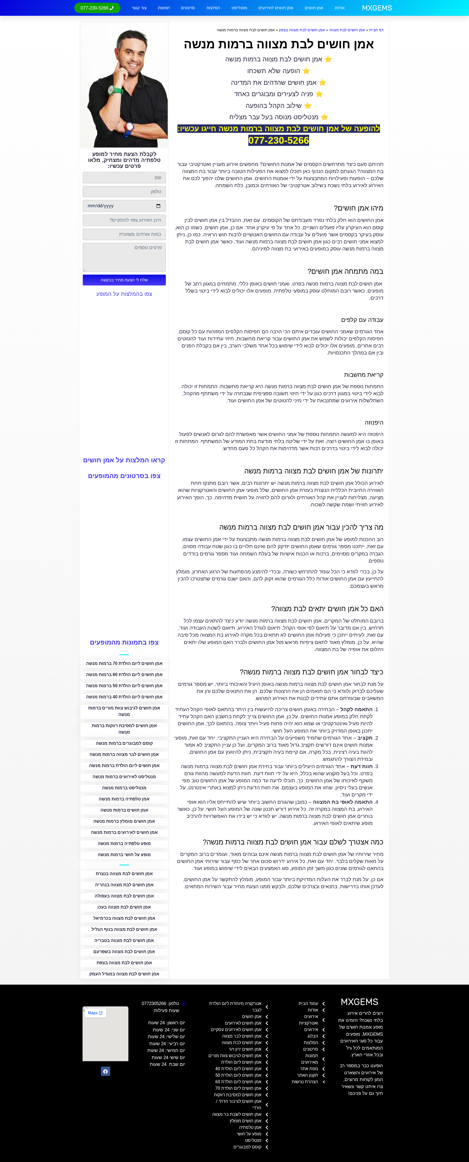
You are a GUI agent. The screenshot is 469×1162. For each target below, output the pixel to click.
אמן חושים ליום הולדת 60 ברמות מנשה (124, 674)
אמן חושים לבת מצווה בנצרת (124, 873)
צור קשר (139, 7)
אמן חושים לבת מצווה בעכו (124, 907)
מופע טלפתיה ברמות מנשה (124, 843)
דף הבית (376, 30)
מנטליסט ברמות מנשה (124, 788)
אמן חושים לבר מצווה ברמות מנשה (124, 754)
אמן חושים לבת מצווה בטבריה (124, 940)
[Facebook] (105, 1071)
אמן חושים (314, 7)
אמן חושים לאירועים (275, 7)
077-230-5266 (278, 140)
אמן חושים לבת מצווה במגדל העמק (124, 974)
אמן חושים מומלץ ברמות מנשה (124, 821)
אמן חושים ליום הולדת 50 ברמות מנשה (124, 685)
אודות (340, 7)
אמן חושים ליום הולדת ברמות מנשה (124, 765)
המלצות (213, 7)
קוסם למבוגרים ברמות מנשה (124, 743)
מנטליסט (239, 7)
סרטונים (188, 7)
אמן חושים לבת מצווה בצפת (124, 962)
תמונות (164, 7)
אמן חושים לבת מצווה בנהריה (124, 885)
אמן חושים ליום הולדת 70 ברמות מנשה (124, 663)
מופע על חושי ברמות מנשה (124, 854)
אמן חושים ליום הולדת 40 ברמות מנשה (124, 697)
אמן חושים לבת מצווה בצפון (302, 30)
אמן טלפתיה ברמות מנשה (124, 799)
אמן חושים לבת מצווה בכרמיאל (124, 918)
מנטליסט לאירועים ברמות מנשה (124, 776)
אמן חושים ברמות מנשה (124, 810)
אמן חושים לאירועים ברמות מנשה (124, 832)
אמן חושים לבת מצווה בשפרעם (124, 951)
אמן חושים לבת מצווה (347, 30)
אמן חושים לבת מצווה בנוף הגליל (124, 929)
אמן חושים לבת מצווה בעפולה (124, 896)
